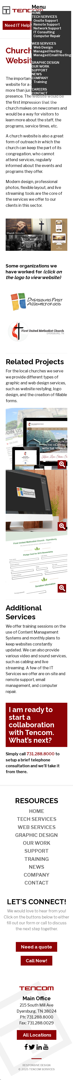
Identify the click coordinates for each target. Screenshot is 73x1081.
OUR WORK (40, 66)
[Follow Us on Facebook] (26, 1048)
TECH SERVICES (44, 17)
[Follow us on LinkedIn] (39, 1048)
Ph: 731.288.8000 (36, 1017)
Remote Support (46, 24)
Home (36, 811)
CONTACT (40, 93)
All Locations (36, 1035)
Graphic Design (36, 835)
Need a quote (36, 947)
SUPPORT (40, 70)
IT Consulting (44, 32)
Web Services (37, 827)
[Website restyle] (37, 438)
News (36, 867)
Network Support (47, 28)
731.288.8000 (41, 753)
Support (36, 851)
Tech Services (36, 819)
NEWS (37, 74)
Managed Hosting (47, 51)
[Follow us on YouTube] (46, 1048)
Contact (37, 883)
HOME (36, 13)
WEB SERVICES (44, 43)
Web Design (43, 47)
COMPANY (40, 78)
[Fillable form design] (37, 562)
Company (36, 875)
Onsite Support (45, 21)
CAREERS (39, 89)
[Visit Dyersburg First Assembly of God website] (36, 301)
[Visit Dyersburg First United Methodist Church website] (36, 331)
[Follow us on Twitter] (32, 1048)
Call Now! (36, 960)
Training (40, 82)
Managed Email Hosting (52, 55)
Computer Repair (46, 36)
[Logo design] (37, 500)
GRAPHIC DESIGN (45, 63)
